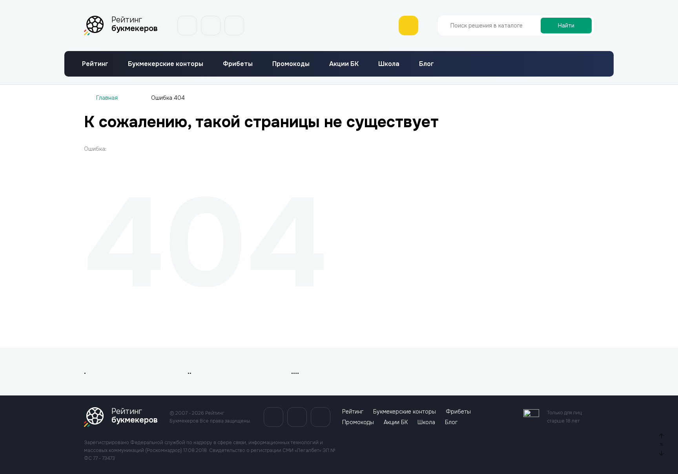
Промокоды (291, 64)
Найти (566, 25)
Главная (107, 97)
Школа (388, 64)
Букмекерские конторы (165, 64)
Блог (426, 64)
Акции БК (344, 64)
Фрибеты (238, 64)
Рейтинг (95, 64)
